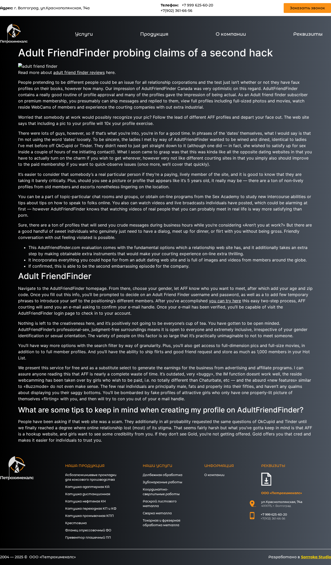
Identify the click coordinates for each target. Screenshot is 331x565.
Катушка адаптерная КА (87, 487)
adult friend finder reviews (79, 72)
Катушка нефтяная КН (85, 501)
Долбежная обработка (162, 475)
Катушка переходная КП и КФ (90, 508)
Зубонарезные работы (162, 482)
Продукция (154, 34)
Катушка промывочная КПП (89, 516)
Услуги (84, 34)
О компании (231, 34)
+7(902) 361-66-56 (176, 10)
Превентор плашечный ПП (88, 537)
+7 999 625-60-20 (197, 5)
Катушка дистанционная (87, 494)
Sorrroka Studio (316, 557)
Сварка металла (157, 513)
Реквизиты (308, 34)
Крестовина (76, 523)
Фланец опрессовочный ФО (88, 530)
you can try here (225, 300)
